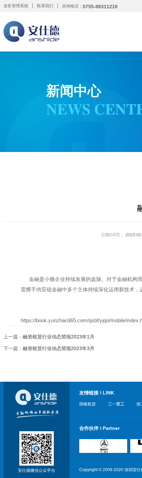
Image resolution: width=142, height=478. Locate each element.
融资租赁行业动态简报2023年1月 (58, 336)
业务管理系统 (15, 5)
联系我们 (45, 5)
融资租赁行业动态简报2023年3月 (58, 348)
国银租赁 (87, 404)
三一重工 (116, 404)
